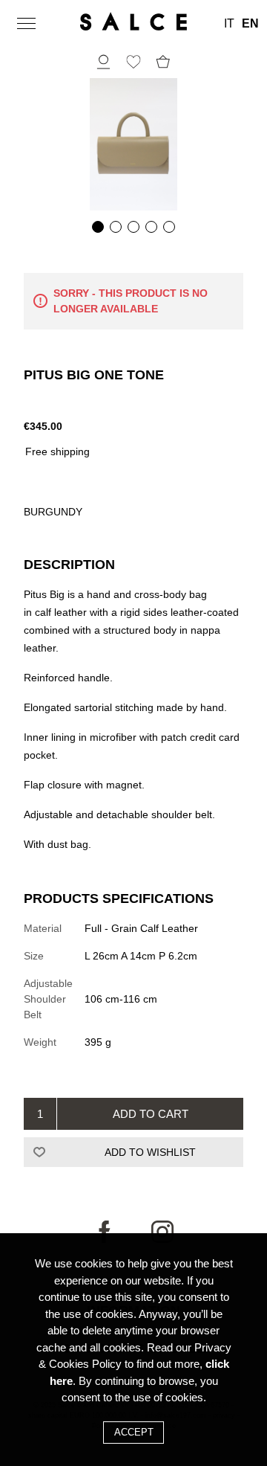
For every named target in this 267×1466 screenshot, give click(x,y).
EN (250, 24)
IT (229, 24)
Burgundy (53, 512)
